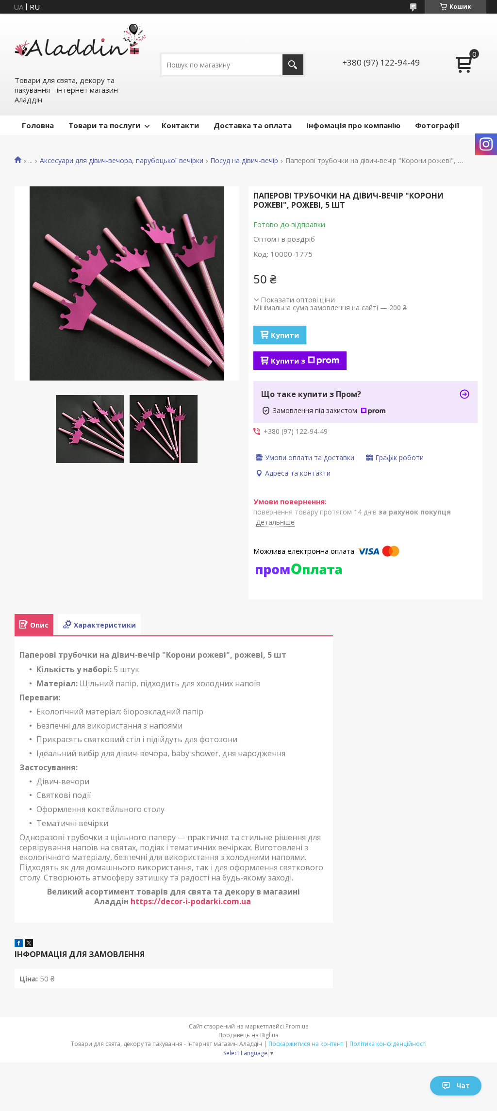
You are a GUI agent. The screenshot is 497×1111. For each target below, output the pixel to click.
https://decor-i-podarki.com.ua (192, 901)
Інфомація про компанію (353, 125)
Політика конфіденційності (388, 1044)
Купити (285, 335)
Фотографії (437, 125)
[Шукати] (292, 64)
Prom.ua (297, 1026)
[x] (29, 944)
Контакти (180, 125)
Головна (38, 125)
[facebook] (19, 944)
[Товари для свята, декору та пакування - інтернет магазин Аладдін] (80, 44)
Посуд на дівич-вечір (244, 160)
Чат (463, 1085)
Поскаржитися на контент (305, 1044)
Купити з (288, 360)
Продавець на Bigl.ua (248, 1035)
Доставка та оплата (253, 125)
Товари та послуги (104, 125)
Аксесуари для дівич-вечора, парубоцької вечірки (121, 160)
